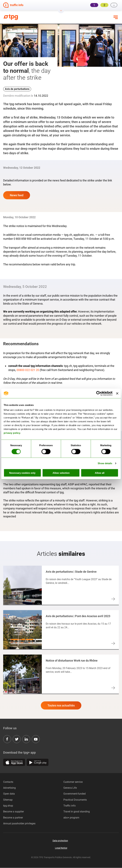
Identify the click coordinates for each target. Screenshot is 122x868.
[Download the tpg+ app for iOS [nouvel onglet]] (14, 762)
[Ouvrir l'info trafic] (61, 11)
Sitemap (8, 799)
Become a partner (13, 817)
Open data (9, 793)
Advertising (9, 787)
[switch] (46, 451)
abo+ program (71, 817)
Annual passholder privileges (19, 823)
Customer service (73, 781)
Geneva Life (70, 787)
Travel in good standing (76, 811)
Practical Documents (75, 799)
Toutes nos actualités (61, 705)
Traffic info (69, 805)
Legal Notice (61, 848)
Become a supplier (13, 811)
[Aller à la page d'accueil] (22, 17)
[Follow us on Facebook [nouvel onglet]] (7, 739)
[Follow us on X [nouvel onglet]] (17, 739)
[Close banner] (117, 393)
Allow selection (61, 473)
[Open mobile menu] (115, 17)
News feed (16, 195)
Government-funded (74, 793)
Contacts (8, 781)
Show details (105, 463)
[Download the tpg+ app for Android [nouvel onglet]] (38, 762)
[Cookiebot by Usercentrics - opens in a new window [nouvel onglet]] (98, 393)
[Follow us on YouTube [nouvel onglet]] (36, 739)
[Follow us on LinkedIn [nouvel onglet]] (26, 739)
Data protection (60, 840)
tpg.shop (8, 805)
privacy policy (12, 433)
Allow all (99, 473)
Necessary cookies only (22, 473)
